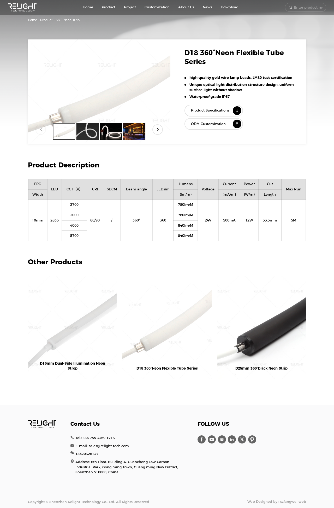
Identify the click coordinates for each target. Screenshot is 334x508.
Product (46, 20)
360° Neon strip (68, 20)
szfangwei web (293, 501)
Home (32, 20)
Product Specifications (210, 110)
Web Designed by (262, 501)
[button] (157, 129)
